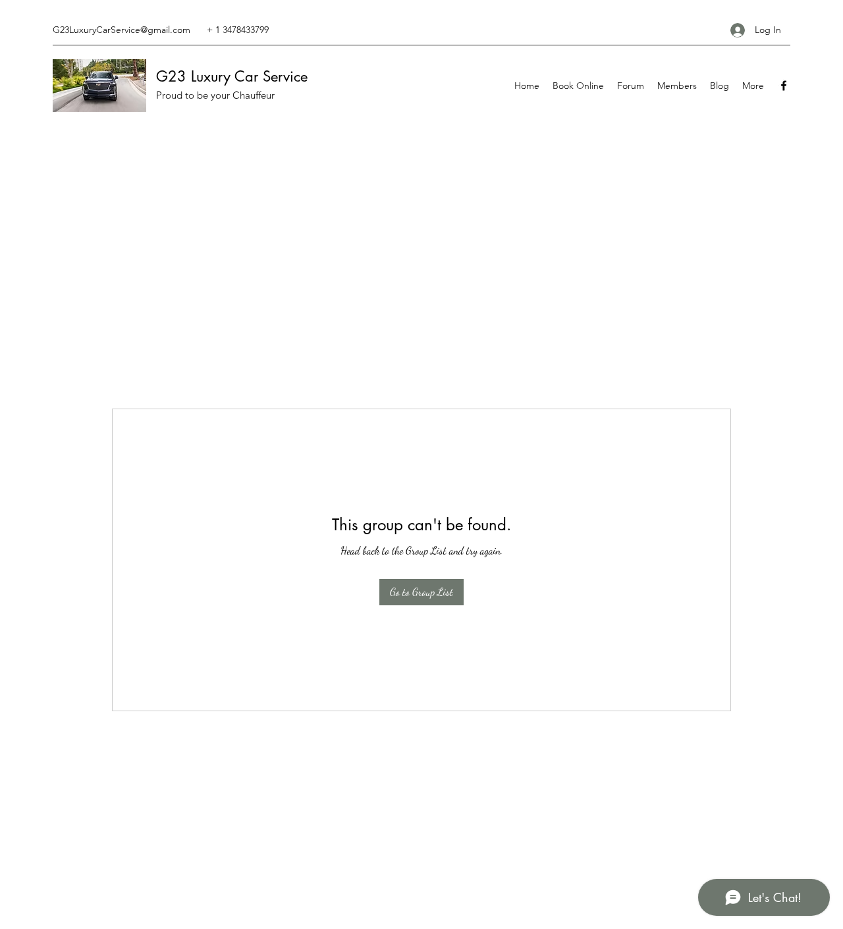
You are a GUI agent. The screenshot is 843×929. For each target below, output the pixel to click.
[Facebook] (783, 85)
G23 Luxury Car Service (232, 76)
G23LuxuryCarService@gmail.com (121, 30)
